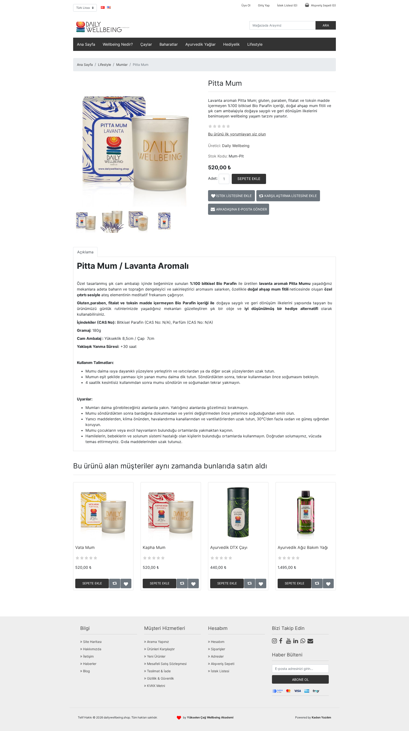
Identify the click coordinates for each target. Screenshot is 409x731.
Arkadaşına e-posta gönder (241, 209)
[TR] (103, 7)
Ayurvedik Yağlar (200, 44)
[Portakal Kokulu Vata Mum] (103, 512)
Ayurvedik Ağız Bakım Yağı (303, 547)
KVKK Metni (155, 686)
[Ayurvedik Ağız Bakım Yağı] (306, 512)
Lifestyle (254, 44)
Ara (326, 25)
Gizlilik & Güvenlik (160, 678)
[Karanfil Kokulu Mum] (171, 512)
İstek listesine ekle (234, 196)
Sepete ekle (248, 178)
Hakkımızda (91, 649)
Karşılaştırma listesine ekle (290, 196)
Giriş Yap (264, 5)
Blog (86, 671)
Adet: (213, 178)
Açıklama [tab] (85, 252)
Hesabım (217, 642)
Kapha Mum (154, 547)
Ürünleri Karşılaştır (160, 649)
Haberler (89, 664)
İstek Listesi (219, 671)
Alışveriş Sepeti (222, 664)
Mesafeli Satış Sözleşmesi (166, 664)
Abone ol (300, 679)
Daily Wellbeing (235, 145)
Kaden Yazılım (321, 717)
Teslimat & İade (158, 671)
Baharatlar (169, 44)
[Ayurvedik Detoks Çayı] (238, 512)
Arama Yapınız (157, 642)
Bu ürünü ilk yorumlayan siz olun (237, 134)
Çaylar (146, 44)
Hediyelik (231, 44)
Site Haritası (92, 642)
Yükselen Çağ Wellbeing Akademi (210, 717)
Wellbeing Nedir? (118, 44)
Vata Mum (85, 547)
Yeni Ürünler (155, 656)
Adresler (217, 656)
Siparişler (217, 649)
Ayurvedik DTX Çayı (228, 547)
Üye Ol (245, 5)
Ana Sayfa (86, 44)
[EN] (109, 7)
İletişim (88, 656)
